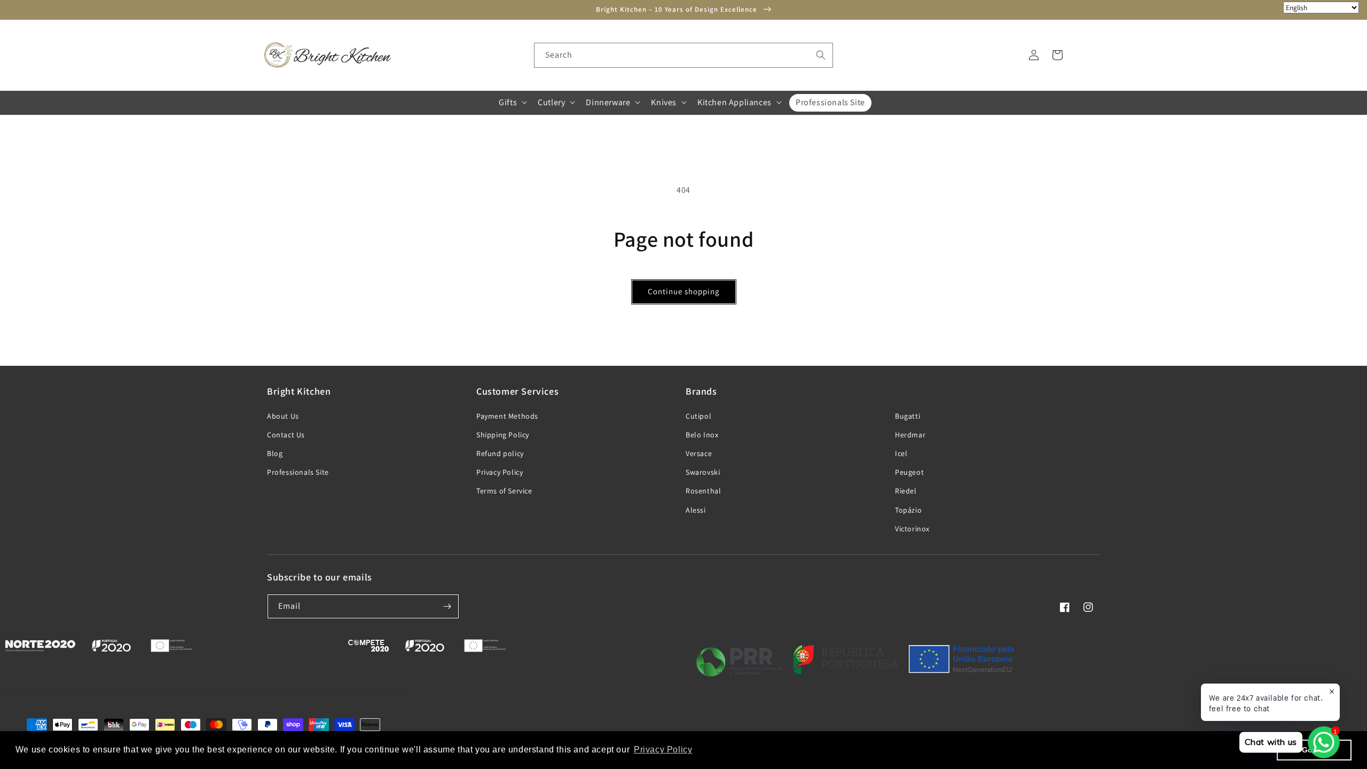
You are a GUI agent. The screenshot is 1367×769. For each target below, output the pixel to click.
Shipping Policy (502, 435)
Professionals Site (298, 472)
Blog (274, 453)
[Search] (820, 55)
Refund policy (500, 453)
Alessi (696, 510)
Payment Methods (507, 416)
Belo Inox (702, 435)
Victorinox (912, 528)
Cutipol (698, 416)
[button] (511, 102)
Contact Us (286, 435)
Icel (901, 453)
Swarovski (703, 472)
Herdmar (910, 435)
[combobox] (683, 55)
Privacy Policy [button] (663, 749)
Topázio (908, 510)
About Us (283, 416)
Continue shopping (684, 291)
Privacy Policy (499, 472)
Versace (699, 453)
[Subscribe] (447, 606)
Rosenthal (703, 491)
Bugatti (907, 416)
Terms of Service (504, 491)
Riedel (906, 491)
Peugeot (909, 472)
